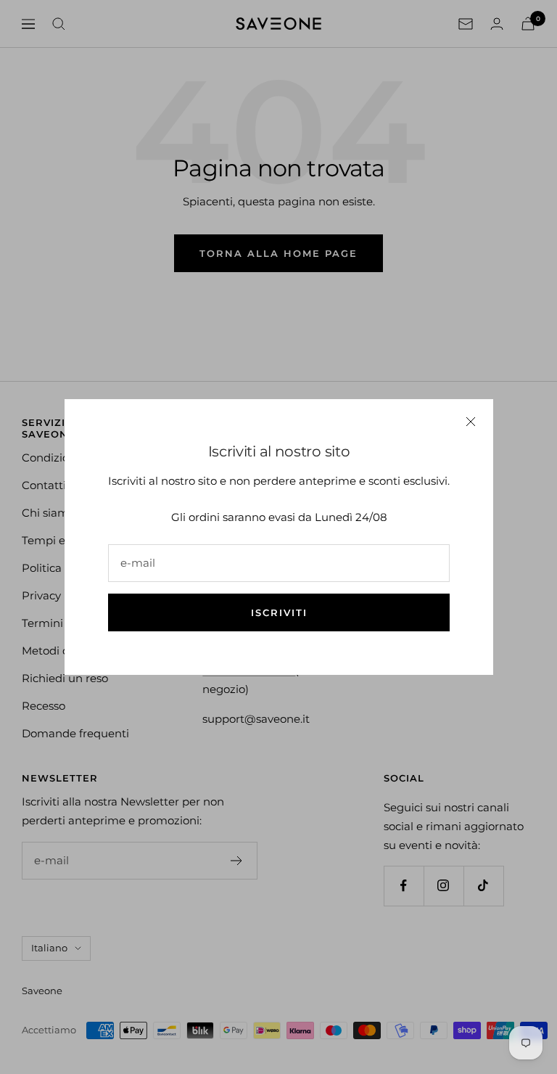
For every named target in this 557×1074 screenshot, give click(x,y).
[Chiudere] (471, 422)
